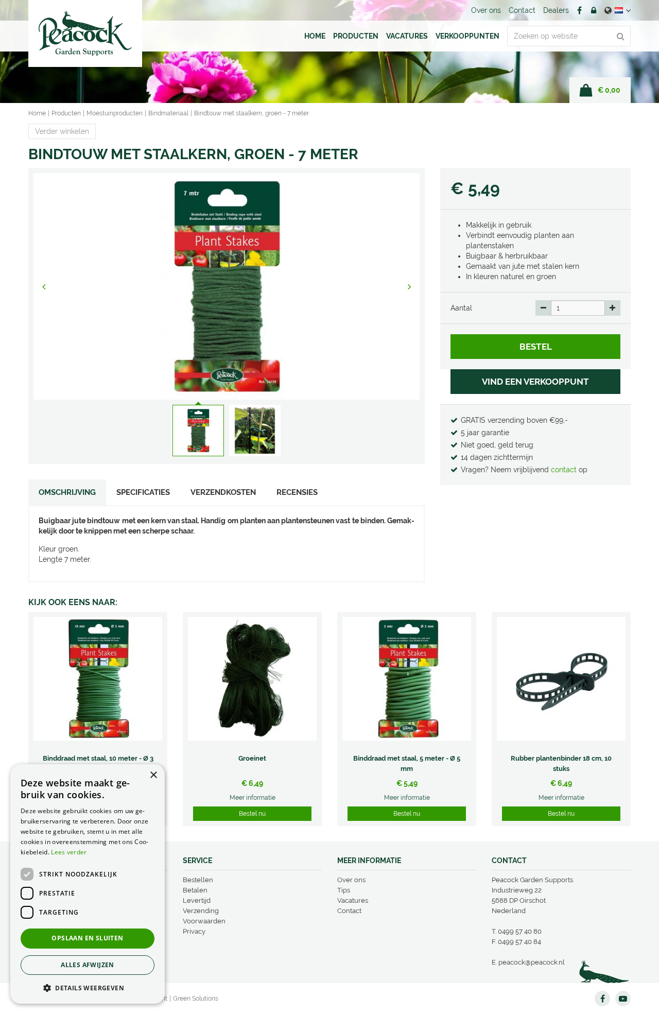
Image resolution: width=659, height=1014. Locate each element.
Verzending (201, 911)
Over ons (351, 880)
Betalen (195, 890)
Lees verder (68, 852)
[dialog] (87, 884)
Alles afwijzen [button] (87, 964)
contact (565, 470)
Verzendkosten (223, 492)
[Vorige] (44, 286)
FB (579, 10)
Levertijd (197, 900)
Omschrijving (67, 492)
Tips (343, 890)
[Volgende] (409, 286)
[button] (87, 987)
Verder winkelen (62, 131)
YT (623, 998)
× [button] (153, 775)
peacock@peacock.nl (531, 962)
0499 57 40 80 (520, 931)
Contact (349, 911)
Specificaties (143, 492)
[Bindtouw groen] (226, 286)
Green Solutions (195, 998)
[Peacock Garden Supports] (85, 33)
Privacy (194, 931)
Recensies (297, 492)
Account (593, 10)
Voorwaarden (204, 921)
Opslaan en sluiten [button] (87, 938)
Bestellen (198, 880)
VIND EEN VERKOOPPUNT (535, 381)
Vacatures (352, 900)
